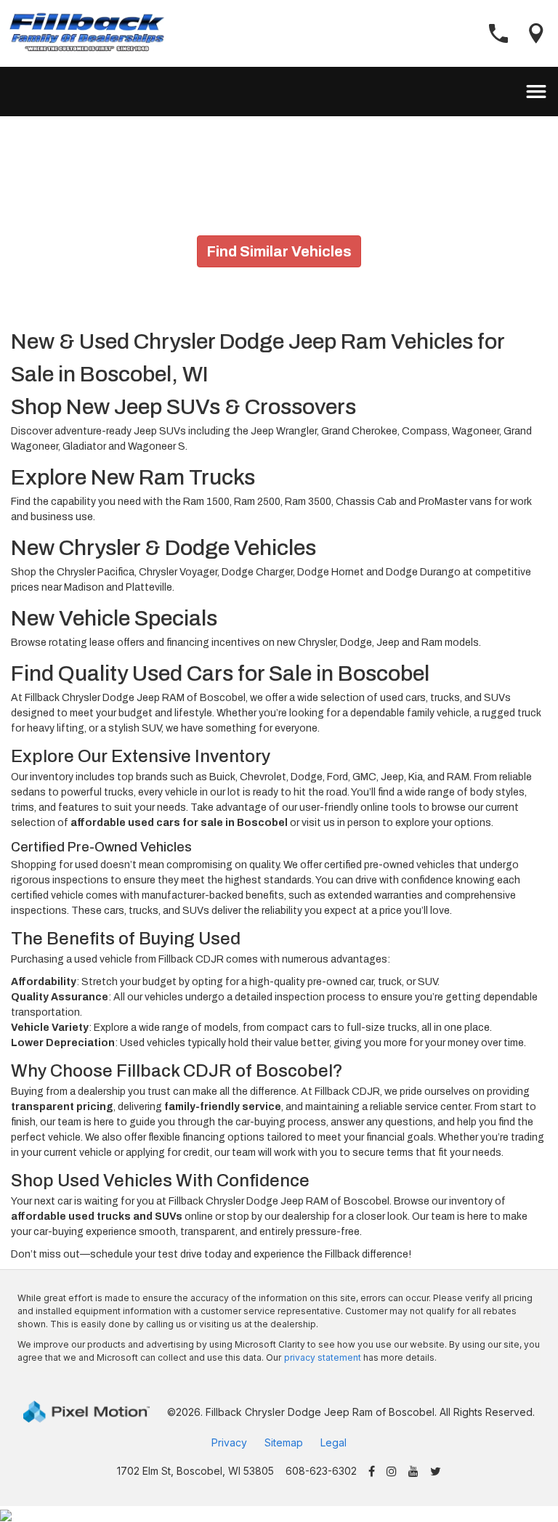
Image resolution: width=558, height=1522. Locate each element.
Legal (333, 1442)
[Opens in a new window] (371, 1472)
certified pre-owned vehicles (389, 864)
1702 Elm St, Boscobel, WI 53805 (195, 1471)
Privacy (229, 1442)
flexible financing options (206, 1137)
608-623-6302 (321, 1471)
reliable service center (420, 1106)
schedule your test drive (146, 1254)
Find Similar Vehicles (279, 251)
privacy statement (322, 1357)
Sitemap (283, 1442)
